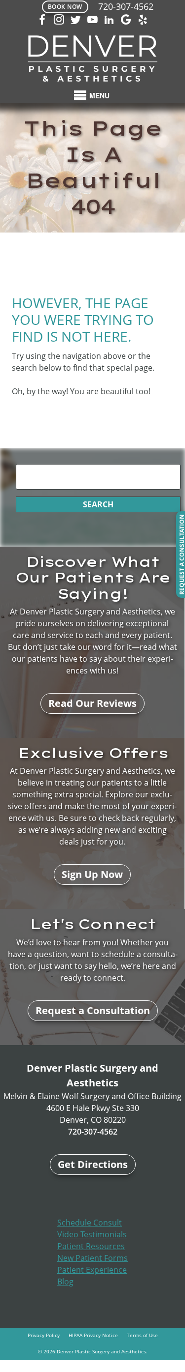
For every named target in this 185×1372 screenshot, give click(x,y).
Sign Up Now (92, 874)
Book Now (65, 6)
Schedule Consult (89, 1222)
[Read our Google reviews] (126, 20)
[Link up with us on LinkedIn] (109, 20)
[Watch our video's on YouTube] (92, 20)
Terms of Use (142, 1335)
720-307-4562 (125, 6)
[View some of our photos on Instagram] (59, 20)
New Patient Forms (92, 1258)
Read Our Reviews (92, 703)
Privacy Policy (44, 1335)
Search (98, 504)
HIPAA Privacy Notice (93, 1335)
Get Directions (93, 1164)
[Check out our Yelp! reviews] (143, 20)
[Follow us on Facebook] (42, 20)
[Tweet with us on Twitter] (76, 20)
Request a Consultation (93, 1010)
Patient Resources (91, 1246)
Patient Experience (92, 1269)
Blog (65, 1281)
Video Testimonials (92, 1234)
